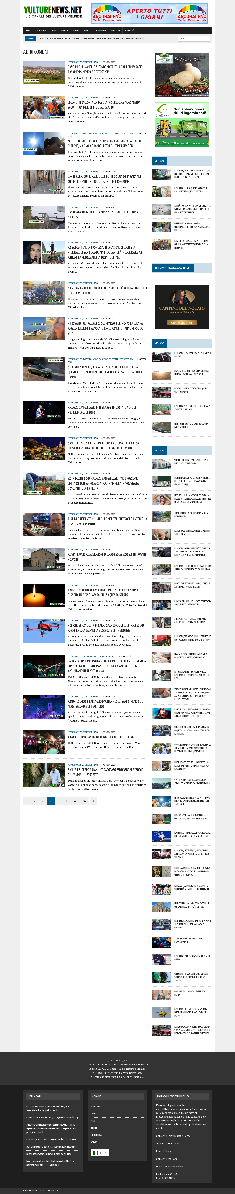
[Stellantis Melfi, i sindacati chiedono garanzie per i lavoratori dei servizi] (161, 625)
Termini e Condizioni (167, 1143)
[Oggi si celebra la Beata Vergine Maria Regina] (161, 998)
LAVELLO (64, 31)
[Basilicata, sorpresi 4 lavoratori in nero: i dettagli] (161, 963)
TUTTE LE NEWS (41, 31)
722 (84, 801)
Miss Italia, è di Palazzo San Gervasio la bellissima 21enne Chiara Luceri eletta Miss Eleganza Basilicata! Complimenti (192, 498)
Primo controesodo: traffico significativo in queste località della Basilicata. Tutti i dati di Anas (192, 730)
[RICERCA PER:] (194, 39)
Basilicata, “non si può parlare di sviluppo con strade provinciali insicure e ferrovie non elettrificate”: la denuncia (192, 174)
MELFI (54, 31)
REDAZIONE (115, 31)
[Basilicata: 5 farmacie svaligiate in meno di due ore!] (161, 360)
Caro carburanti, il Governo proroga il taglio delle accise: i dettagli (52, 1118)
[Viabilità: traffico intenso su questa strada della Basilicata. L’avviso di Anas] (161, 787)
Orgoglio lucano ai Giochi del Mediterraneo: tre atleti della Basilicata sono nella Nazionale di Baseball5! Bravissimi (192, 748)
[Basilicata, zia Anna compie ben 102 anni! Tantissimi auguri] (161, 537)
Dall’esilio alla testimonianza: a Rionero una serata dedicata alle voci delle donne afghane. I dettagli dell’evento (192, 713)
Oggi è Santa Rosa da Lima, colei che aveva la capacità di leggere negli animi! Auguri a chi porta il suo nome (192, 871)
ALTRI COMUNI (101, 31)
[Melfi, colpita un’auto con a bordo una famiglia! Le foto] (161, 430)
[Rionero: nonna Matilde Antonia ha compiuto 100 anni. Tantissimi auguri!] (161, 822)
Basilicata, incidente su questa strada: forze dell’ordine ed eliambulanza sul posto (191, 1012)
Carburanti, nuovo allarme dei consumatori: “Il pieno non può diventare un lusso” (192, 227)
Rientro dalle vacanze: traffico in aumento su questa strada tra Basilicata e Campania (192, 924)
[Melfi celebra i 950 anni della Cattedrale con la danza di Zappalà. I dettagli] (161, 910)
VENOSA (87, 31)
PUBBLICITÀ (129, 31)
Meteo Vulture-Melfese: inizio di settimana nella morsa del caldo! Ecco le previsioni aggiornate (192, 801)
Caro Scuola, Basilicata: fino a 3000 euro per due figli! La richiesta (51, 1140)
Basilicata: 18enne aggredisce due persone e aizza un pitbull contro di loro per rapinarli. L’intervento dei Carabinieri (192, 551)
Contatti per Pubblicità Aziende (173, 1135)
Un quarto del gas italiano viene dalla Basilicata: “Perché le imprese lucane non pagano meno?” (191, 765)
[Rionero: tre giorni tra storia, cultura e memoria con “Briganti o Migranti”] (161, 378)
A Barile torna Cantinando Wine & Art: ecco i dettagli (102, 737)
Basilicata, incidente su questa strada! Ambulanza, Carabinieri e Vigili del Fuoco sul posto (191, 854)
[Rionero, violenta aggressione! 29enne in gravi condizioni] (161, 395)
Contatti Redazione (166, 1158)
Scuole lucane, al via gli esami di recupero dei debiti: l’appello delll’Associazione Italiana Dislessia (192, 481)
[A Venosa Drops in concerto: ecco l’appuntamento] (161, 945)
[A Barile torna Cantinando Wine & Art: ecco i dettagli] (44, 751)
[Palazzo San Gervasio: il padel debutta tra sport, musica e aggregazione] (161, 608)
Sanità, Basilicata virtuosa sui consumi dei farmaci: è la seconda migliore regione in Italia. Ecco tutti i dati (192, 209)
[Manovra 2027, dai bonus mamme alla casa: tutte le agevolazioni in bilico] (161, 661)
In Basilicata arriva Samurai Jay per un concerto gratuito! (48, 1154)
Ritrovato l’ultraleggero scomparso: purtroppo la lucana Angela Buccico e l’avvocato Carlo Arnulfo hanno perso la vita (105, 328)
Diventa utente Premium (169, 1166)
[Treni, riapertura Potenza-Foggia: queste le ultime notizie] (161, 520)
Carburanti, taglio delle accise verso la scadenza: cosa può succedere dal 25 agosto (191, 977)
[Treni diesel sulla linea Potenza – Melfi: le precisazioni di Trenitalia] (161, 467)
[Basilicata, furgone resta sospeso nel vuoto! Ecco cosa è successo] (44, 226)
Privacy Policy (163, 1151)
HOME (28, 31)
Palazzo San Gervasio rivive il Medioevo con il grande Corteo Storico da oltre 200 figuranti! (192, 244)
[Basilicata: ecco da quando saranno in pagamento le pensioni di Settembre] (161, 195)
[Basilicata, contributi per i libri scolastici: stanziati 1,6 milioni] (161, 413)
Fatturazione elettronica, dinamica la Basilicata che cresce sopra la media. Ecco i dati (192, 675)
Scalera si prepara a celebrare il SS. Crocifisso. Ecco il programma (51, 1147)
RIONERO (76, 31)
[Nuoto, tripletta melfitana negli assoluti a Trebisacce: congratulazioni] (161, 590)
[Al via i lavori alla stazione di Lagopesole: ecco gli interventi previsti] (44, 569)
